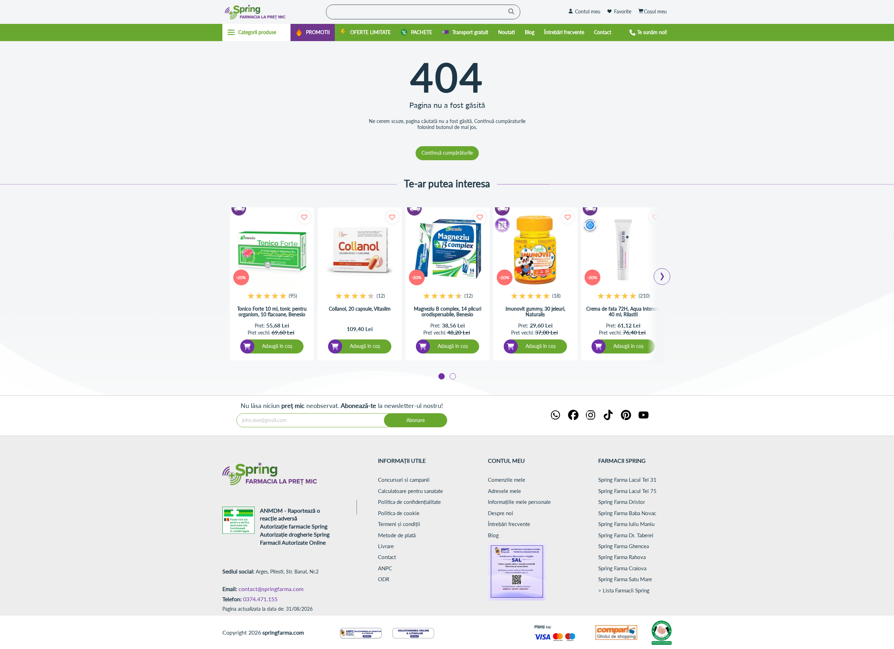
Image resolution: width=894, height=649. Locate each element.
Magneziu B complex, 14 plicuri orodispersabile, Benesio (447, 312)
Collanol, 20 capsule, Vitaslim (360, 309)
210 (644, 296)
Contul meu (587, 11)
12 (381, 296)
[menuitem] (313, 32)
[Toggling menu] (256, 32)
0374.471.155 (260, 599)
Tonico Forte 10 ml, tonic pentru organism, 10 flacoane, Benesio (272, 312)
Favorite (622, 11)
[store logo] (272, 12)
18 (556, 296)
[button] (441, 376)
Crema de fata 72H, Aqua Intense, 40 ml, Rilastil (623, 312)
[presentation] (662, 274)
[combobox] (423, 12)
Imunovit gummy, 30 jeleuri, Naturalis (535, 312)
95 (293, 296)
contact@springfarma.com (271, 588)
